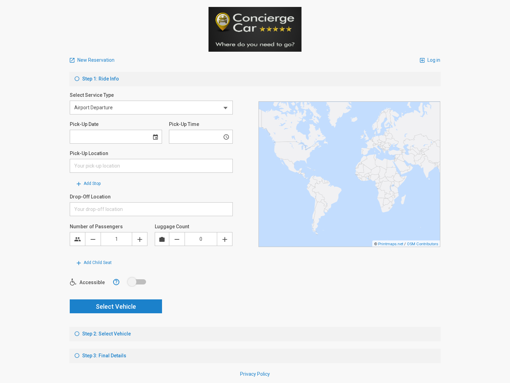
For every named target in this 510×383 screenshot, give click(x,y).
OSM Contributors (422, 244)
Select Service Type (92, 95)
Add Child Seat (97, 262)
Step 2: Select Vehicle (106, 334)
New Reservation (95, 60)
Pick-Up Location (89, 153)
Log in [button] (433, 60)
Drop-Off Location (90, 196)
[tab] (255, 79)
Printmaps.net (390, 244)
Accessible (91, 282)
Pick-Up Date (84, 124)
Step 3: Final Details (103, 355)
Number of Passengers (96, 226)
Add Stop (92, 183)
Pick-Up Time (184, 124)
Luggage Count (172, 226)
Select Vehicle (116, 306)
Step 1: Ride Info (100, 79)
